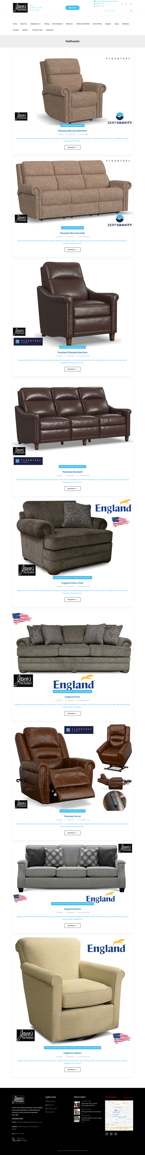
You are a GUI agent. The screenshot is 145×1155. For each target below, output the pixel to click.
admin (61, 134)
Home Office (97, 24)
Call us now (20, 1138)
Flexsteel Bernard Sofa (72, 233)
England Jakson (72, 1053)
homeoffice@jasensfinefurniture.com (29, 1122)
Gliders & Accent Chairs (70, 1047)
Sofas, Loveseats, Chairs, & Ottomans (80, 577)
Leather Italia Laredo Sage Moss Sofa (91, 1119)
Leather (76, 347)
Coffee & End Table (82, 24)
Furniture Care (37, 30)
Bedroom (69, 24)
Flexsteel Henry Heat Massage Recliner (89, 1104)
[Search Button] (131, 11)
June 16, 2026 (66, 228)
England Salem (72, 909)
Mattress (125, 24)
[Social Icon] (121, 3)
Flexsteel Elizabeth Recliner (73, 352)
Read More (71, 147)
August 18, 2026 (66, 125)
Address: (14, 1127)
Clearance (49, 30)
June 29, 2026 (85, 1116)
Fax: (13, 1134)
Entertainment (57, 24)
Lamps (116, 24)
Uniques (108, 24)
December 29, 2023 (58, 903)
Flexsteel (74, 125)
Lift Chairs (81, 811)
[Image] (20, 8)
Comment (84, 134)
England (65, 577)
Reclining (80, 125)
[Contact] (14, 1139)
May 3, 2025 (64, 347)
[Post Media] (72, 90)
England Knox (72, 696)
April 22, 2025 (64, 466)
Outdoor (16, 30)
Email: (14, 1122)
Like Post (71, 134)
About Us (23, 24)
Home (15, 24)
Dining (46, 24)
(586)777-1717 (21, 1140)
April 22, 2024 (58, 577)
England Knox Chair (72, 583)
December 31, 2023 (66, 811)
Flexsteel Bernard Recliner (72, 130)
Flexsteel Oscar (72, 816)
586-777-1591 (19, 1134)
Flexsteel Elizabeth (72, 471)
